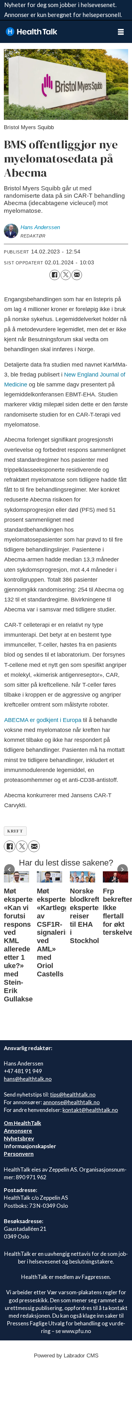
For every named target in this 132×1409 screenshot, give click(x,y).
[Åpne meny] (121, 31)
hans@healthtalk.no (28, 1078)
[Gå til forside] (54, 31)
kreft (15, 831)
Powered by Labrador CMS (66, 1355)
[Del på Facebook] (54, 275)
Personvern (19, 1153)
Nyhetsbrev (19, 1138)
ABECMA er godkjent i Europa (42, 720)
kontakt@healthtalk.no (90, 1109)
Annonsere (18, 1130)
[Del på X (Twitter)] (66, 275)
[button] (9, 869)
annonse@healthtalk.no (71, 1102)
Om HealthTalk (22, 1123)
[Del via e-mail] (76, 275)
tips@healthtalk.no (72, 1094)
